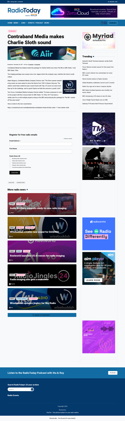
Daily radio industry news (18, 160)
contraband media (21, 182)
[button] (112, 23)
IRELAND (112, 1)
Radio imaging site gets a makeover (29, 279)
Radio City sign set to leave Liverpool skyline (96, 86)
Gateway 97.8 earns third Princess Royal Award (97, 104)
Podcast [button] (113, 373)
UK (108, 1)
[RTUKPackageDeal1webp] (42, 53)
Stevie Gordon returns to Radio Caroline (95, 79)
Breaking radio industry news (19, 158)
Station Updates (22, 298)
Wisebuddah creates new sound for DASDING (34, 232)
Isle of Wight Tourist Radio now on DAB (95, 100)
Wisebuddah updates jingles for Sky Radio (33, 303)
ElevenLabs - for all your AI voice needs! (62, 418)
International (30, 227)
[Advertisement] (42, 120)
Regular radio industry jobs (19, 165)
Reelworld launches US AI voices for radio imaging (37, 255)
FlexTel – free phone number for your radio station (62, 412)
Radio (19, 251)
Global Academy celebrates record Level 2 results (98, 83)
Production (12, 31)
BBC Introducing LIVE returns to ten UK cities (96, 96)
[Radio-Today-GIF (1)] (98, 234)
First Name (13, 148)
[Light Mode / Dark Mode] (102, 23)
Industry (26, 251)
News (12, 203)
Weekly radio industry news (19, 163)
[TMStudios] (98, 129)
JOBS (116, 1)
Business (20, 227)
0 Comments (37, 64)
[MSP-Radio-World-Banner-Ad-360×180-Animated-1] (98, 40)
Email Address (15, 141)
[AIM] (98, 268)
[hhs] (98, 163)
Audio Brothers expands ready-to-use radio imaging (38, 208)
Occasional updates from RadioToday (21, 167)
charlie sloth (11, 182)
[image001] (98, 337)
